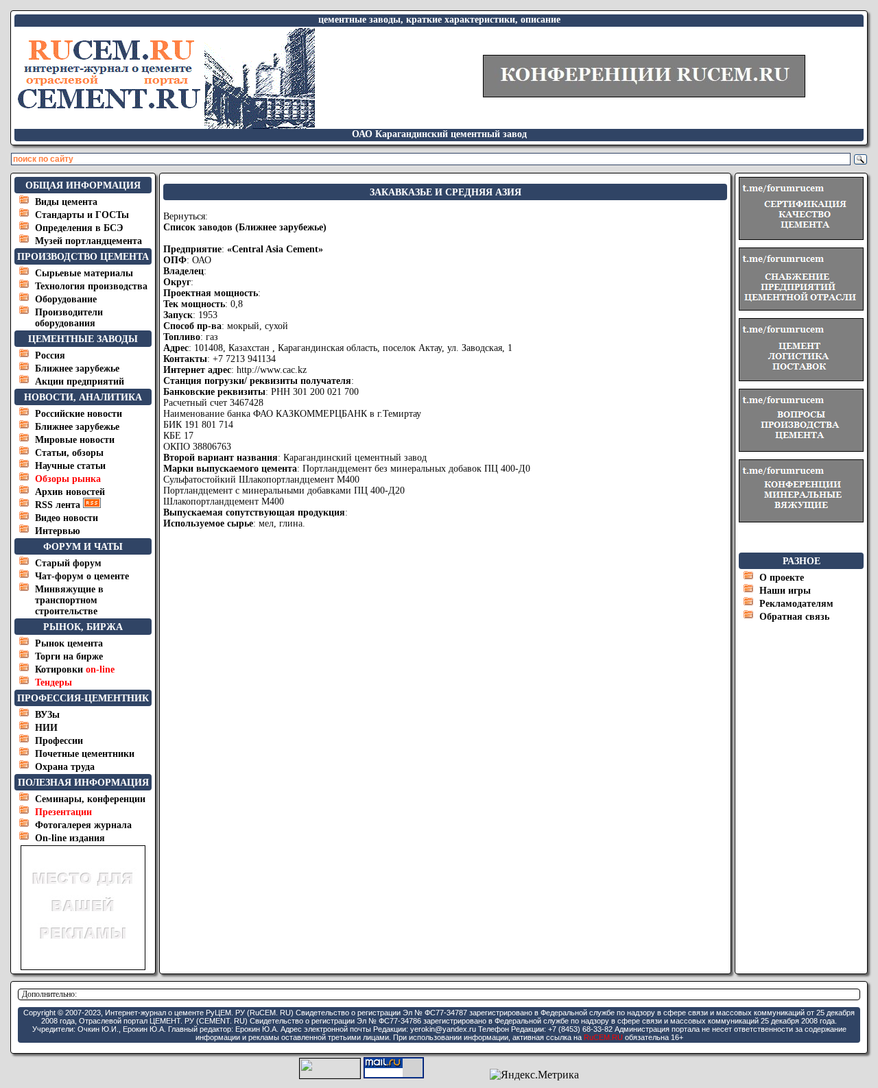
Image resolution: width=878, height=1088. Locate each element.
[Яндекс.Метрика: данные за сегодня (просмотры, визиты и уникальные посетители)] (534, 1075)
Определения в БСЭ (79, 228)
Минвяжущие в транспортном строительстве (69, 600)
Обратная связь (794, 617)
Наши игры (785, 590)
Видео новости (66, 518)
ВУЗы (47, 715)
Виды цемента (66, 202)
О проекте (781, 577)
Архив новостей (70, 492)
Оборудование (66, 299)
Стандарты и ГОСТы (82, 215)
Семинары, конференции (90, 799)
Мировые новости (75, 440)
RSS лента (59, 505)
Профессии (59, 741)
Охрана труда (65, 767)
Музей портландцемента (88, 241)
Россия (50, 355)
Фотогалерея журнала (83, 825)
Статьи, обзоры (69, 453)
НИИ (46, 728)
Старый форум (68, 563)
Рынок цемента (69, 643)
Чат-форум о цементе (82, 576)
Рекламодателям (796, 604)
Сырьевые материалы (84, 273)
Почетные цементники (84, 754)
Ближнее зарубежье (77, 368)
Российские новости (78, 414)
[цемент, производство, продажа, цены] (165, 125)
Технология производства (91, 286)
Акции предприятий (79, 381)
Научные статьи (70, 466)
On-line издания (70, 838)
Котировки (75, 669)
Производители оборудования (69, 317)
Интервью (57, 531)
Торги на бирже (69, 656)
